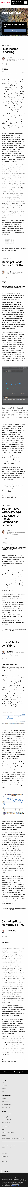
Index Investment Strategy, (15, 668)
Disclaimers (13, 250)
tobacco (21, 287)
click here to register (11, 555)
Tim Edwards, (14, 670)
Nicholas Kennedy (11, 930)
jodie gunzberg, (5, 549)
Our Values (4, 1082)
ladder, (18, 72)
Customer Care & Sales (7, 1114)
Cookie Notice (15, 1185)
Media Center (5, 1156)
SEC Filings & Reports (7, 1107)
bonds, (12, 286)
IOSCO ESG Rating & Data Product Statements (13, 1138)
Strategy (15, 664)
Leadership (4, 1135)
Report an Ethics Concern (8, 1119)
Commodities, (5, 544)
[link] (11, 1072)
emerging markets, (20, 667)
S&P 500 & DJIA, (9, 664)
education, (15, 548)
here (9, 491)
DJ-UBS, (11, 548)
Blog (3, 45)
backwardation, (5, 547)
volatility (21, 670)
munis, (3, 74)
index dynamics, (5, 668)
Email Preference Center (8, 1167)
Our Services (5, 1153)
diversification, (5, 548)
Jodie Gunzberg (10, 530)
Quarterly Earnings (6, 1104)
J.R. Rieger (9, 271)
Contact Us (4, 1161)
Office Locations (6, 1122)
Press (3, 1091)
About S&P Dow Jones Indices (9, 1145)
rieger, (17, 287)
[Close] (26, 1175)
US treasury (7, 74)
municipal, (22, 72)
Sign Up (14, 31)
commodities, (12, 547)
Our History (4, 1085)
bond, (3, 72)
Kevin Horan (9, 57)
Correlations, (13, 667)
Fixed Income (5, 69)
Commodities (5, 942)
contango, (23, 547)
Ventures (4, 1088)
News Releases (5, 1101)
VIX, (18, 670)
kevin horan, (14, 72)
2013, (3, 667)
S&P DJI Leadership (6, 1148)
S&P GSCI (11, 549)
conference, (18, 547)
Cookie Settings (7, 1171)
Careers (3, 1129)
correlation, (6, 667)
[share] (6, 64)
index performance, (6, 670)
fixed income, (7, 72)
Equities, (4, 664)
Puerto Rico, (13, 287)
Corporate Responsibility (8, 1132)
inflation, (20, 548)
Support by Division (6, 1116)
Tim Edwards (10, 651)
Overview (4, 1098)
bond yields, (7, 286)
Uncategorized (11, 544)
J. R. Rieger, (22, 286)
